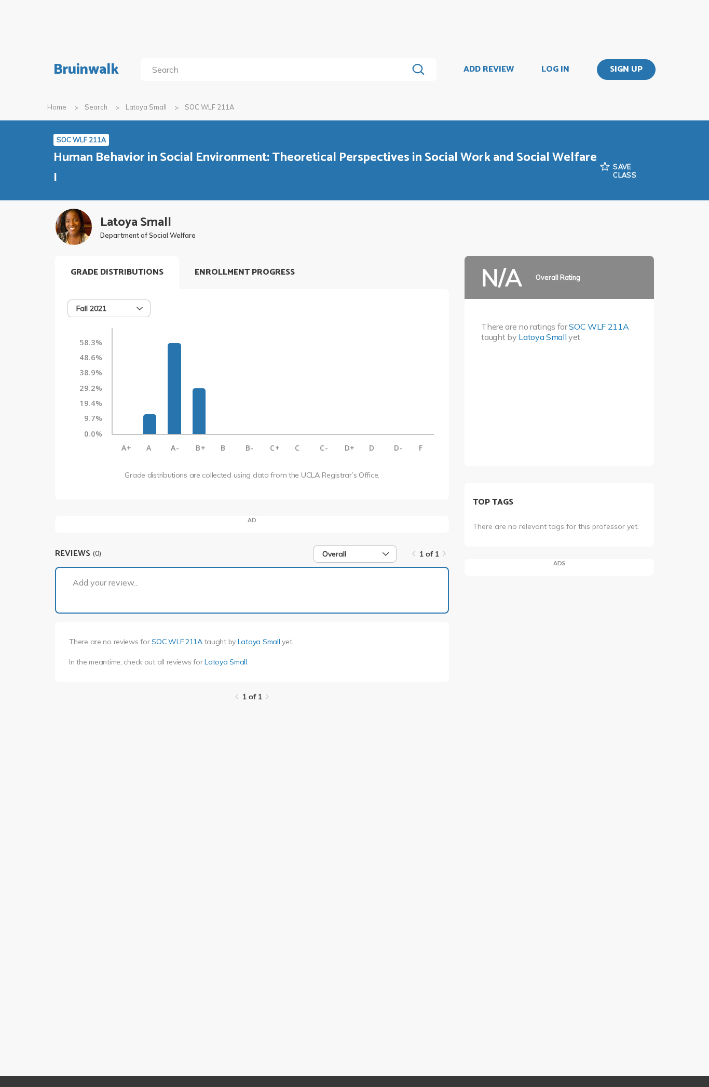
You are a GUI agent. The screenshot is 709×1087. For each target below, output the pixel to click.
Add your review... (106, 582)
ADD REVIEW (488, 69)
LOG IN (555, 69)
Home (56, 107)
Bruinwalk (86, 69)
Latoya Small (146, 107)
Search (96, 107)
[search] (276, 69)
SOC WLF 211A (177, 641)
